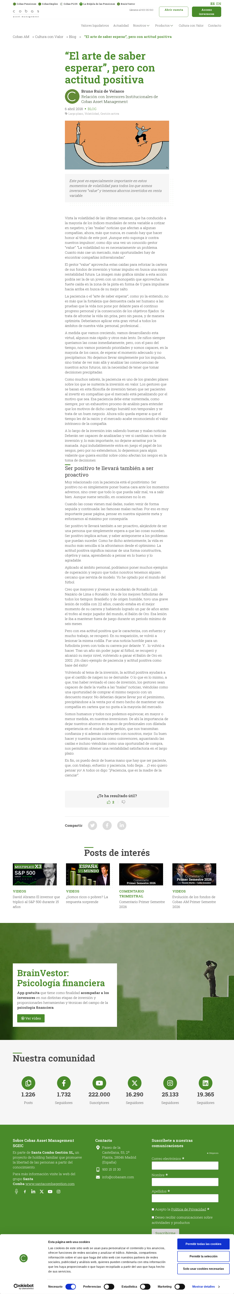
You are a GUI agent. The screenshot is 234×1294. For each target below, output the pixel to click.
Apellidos (161, 1191)
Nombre (160, 1174)
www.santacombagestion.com (50, 1183)
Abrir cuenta (174, 9)
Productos (162, 25)
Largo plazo (75, 113)
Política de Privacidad (188, 1209)
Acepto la (182, 1209)
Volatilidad (92, 113)
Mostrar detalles (203, 1286)
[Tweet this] (92, 825)
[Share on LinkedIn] (121, 825)
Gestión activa (109, 113)
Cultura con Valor (191, 25)
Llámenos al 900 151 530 (141, 9)
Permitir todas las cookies (203, 1244)
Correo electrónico (168, 1158)
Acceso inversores (206, 12)
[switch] (109, 1287)
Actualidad (121, 25)
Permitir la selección (204, 1256)
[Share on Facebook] (107, 825)
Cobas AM (21, 36)
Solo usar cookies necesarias (203, 1268)
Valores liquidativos (95, 25)
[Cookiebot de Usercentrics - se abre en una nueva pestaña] (24, 1287)
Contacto (214, 25)
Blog (72, 36)
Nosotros (139, 25)
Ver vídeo (33, 1018)
